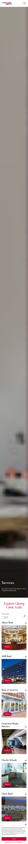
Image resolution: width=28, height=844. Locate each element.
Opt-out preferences (9, 842)
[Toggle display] (5, 618)
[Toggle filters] (24, 616)
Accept (14, 839)
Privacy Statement (18, 842)
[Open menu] (24, 3)
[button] (25, 824)
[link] (7, 3)
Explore (7, 646)
